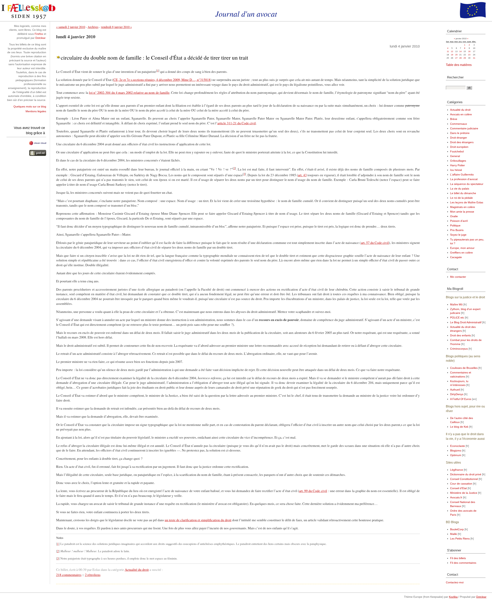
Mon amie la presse (462, 211)
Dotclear (40, 38)
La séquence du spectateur (466, 184)
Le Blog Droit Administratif (465, 322)
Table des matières (459, 65)
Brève (453, 119)
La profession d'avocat (464, 179)
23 (469, 55)
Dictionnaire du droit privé (465, 474)
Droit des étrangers (462, 142)
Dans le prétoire (460, 133)
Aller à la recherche (53, 1)
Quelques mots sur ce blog (29, 106)
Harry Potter (457, 165)
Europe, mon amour (462, 248)
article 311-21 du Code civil (236, 123)
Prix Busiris (457, 230)
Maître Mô (456, 304)
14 (460, 51)
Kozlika (453, 596)
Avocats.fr (456, 497)
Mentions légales (36, 111)
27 (456, 58)
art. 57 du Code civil (375, 242)
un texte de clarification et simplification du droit (198, 520)
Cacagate (456, 257)
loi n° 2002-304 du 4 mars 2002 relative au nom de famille (129, 92)
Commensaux (458, 123)
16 (469, 51)
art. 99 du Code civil (313, 490)
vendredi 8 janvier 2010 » (116, 27)
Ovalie (454, 216)
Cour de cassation (461, 483)
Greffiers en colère (461, 252)
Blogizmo (455, 450)
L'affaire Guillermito (462, 174)
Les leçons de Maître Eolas (466, 202)
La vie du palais (459, 188)
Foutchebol (457, 151)
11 (448, 51)
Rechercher (455, 77)
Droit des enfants (460, 335)
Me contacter (458, 276)
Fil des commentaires (463, 562)
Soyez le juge (458, 234)
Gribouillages (458, 160)
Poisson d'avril (459, 220)
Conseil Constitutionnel (464, 479)
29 (465, 58)
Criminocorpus (459, 348)
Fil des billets (458, 558)
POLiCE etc (457, 317)
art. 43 (302, 175)
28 (460, 58)
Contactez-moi (455, 582)
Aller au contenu (10, 1)
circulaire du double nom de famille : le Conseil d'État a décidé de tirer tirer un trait (154, 57)
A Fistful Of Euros (460, 399)
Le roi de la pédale (461, 197)
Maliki (453, 534)
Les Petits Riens (460, 538)
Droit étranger (458, 137)
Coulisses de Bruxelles (464, 368)
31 (474, 58)
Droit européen (459, 146)
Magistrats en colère (462, 207)
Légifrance (456, 469)
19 (452, 55)
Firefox (39, 33)
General (455, 156)
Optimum (455, 455)
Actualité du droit (137, 569)
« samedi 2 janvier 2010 (70, 27)
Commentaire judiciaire (464, 128)
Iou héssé (456, 170)
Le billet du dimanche (463, 193)
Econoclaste (457, 446)
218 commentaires (68, 574)
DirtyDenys (456, 394)
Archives (93, 27)
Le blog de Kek (459, 426)
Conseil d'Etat (458, 488)
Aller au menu (30, 1)
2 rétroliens (93, 574)
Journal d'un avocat (246, 13)
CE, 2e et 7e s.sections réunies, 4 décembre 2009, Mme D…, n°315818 (161, 79)
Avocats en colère (461, 114)
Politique (455, 225)
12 (452, 51)
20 (456, 55)
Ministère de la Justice (463, 492)
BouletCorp (457, 529)
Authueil (455, 389)
